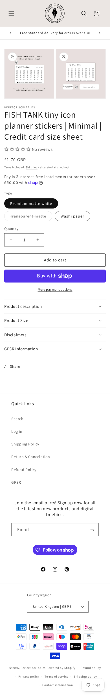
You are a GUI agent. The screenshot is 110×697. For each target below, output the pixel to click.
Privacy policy (28, 676)
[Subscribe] (92, 529)
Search (17, 418)
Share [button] (15, 366)
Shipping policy (85, 676)
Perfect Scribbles (33, 668)
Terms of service (56, 676)
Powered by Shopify (61, 668)
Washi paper (72, 216)
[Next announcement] (99, 33)
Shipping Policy (25, 444)
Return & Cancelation (30, 456)
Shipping (32, 167)
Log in (17, 431)
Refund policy (91, 668)
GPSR (16, 482)
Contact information (57, 685)
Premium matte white (31, 203)
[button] (11, 13)
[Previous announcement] (10, 33)
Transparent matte (31, 217)
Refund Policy (23, 469)
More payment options (55, 289)
